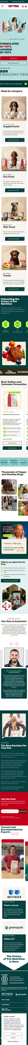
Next (22, 550)
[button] (9, 486)
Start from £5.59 (14, 289)
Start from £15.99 (13, 140)
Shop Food (14, 58)
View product (12, 443)
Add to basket (12, 448)
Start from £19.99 (13, 239)
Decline (13, 1037)
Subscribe (23, 811)
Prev (18, 550)
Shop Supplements (13, 63)
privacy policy (10, 817)
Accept (13, 1033)
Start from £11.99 (13, 190)
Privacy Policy (17, 1029)
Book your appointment (11, 581)
